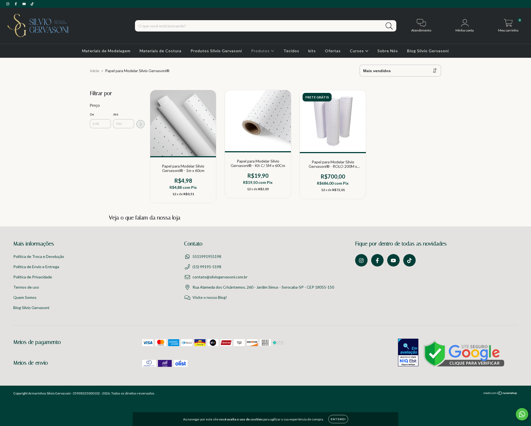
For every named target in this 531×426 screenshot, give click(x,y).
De (92, 114)
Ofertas (333, 50)
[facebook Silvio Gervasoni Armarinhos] (16, 3)
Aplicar (140, 124)
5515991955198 (206, 256)
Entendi (338, 419)
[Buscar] (389, 26)
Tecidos (291, 50)
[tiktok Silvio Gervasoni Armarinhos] (32, 3)
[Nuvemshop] (500, 393)
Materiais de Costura (160, 50)
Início (94, 70)
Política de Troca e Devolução (38, 256)
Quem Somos (25, 297)
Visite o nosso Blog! (209, 297)
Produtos (261, 50)
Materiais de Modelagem (106, 50)
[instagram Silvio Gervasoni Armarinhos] (8, 3)
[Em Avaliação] (408, 353)
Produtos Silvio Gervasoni (216, 50)
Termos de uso (26, 287)
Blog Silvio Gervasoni (428, 50)
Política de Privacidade (32, 277)
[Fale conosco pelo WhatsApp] (522, 414)
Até (115, 114)
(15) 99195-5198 (206, 266)
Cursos (357, 50)
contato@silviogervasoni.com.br (220, 277)
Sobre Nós (388, 50)
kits (312, 50)
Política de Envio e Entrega (36, 266)
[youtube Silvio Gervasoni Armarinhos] (24, 3)
